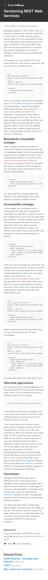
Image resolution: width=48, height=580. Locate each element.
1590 (12, 565)
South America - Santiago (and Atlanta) (21, 560)
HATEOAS (28, 463)
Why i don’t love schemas (23, 569)
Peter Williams (15, 5)
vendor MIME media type (21, 103)
